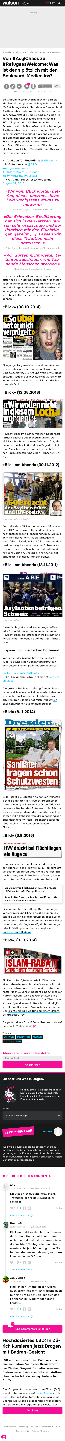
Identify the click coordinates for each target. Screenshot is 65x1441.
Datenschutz (22, 1431)
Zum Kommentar (20, 1215)
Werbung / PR (26, 1426)
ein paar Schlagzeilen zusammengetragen (30, 701)
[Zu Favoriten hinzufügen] (33, 86)
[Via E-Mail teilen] (19, 86)
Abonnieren (32, 1065)
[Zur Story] (32, 1376)
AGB (58, 1426)
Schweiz (7, 52)
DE (47, 3)
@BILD (32, 164)
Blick (11, 145)
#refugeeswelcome (15, 168)
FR (53, 3)
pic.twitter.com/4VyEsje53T (21, 176)
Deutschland (12, 1041)
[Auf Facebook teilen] (6, 86)
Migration (20, 52)
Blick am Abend (25, 145)
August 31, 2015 (13, 183)
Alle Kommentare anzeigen (32, 1329)
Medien (37, 1037)
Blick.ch (46, 145)
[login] (3, 1437)
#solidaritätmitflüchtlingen (21, 172)
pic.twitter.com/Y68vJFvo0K (21, 673)
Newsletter (10, 1426)
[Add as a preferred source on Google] (45, 86)
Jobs (37, 1426)
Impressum (47, 1426)
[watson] (11, 3)
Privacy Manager (40, 1431)
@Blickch (47, 160)
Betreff (6, 1108)
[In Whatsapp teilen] (12, 86)
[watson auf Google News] (57, 86)
